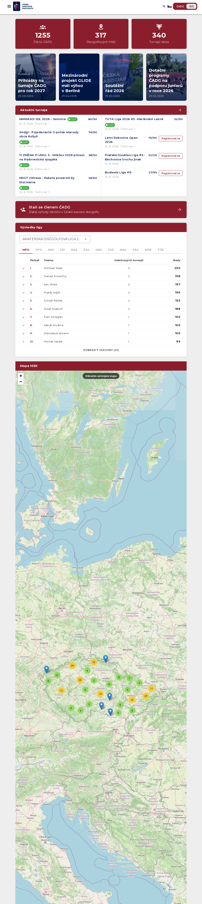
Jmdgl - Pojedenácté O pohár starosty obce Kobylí (49, 134)
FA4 (135, 249)
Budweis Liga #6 (118, 172)
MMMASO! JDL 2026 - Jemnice (42, 119)
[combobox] (54, 239)
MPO (25, 249)
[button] (109, 697)
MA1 (51, 249)
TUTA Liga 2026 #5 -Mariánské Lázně (134, 119)
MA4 (123, 249)
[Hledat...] (164, 6)
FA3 (111, 249)
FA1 (62, 249)
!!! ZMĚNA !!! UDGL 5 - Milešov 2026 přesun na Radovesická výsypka (52, 157)
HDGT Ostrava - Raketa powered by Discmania (47, 180)
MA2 (74, 249)
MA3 (98, 249)
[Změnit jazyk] (170, 6)
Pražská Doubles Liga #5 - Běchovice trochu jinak (125, 157)
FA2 (86, 249)
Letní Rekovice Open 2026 (121, 140)
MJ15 (148, 249)
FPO (39, 249)
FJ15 (161, 249)
